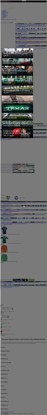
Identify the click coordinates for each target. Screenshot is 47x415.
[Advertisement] (22, 104)
